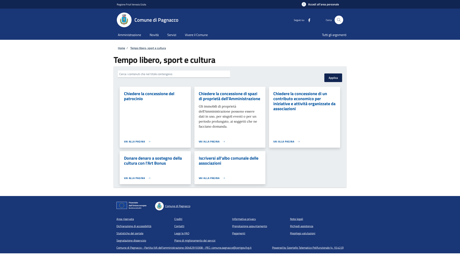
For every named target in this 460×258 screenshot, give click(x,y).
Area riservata (125, 219)
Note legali (296, 219)
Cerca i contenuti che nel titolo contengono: (145, 74)
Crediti (178, 219)
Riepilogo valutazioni (302, 233)
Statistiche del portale (129, 233)
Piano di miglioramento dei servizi (194, 240)
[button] (320, 4)
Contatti (179, 226)
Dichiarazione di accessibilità (133, 226)
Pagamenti (238, 233)
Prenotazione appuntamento (249, 226)
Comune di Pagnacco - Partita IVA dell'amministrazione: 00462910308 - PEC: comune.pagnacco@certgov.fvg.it (184, 247)
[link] (138, 141)
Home (121, 48)
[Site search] (339, 20)
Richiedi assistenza (301, 226)
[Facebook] (307, 19)
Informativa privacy (244, 219)
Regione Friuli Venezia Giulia (131, 4)
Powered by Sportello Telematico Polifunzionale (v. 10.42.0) (308, 247)
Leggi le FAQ (181, 233)
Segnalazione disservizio (131, 240)
